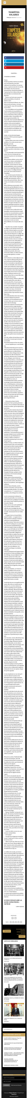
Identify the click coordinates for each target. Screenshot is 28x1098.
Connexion (6, 1085)
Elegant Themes (13, 1092)
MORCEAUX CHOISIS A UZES (11, 1065)
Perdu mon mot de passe (16, 1085)
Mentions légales (14, 1096)
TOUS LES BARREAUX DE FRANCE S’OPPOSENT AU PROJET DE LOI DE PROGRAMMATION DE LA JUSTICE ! (13, 979)
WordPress (14, 1094)
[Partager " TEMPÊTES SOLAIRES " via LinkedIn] (15, 918)
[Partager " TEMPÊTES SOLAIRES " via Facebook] (12, 918)
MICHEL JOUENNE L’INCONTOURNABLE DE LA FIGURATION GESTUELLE (11, 1060)
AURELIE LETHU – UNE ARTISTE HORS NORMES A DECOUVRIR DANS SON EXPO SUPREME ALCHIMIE (14, 1054)
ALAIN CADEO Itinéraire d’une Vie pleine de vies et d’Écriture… (12, 1038)
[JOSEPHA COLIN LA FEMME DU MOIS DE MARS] (14, 990)
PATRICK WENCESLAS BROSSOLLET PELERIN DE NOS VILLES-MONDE (13, 1048)
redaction (13, 17)
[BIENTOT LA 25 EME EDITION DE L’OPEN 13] (14, 950)
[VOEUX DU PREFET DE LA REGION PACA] (14, 1009)
